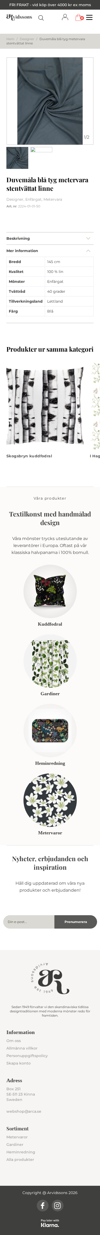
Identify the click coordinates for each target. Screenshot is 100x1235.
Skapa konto (18, 1063)
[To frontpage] (19, 17)
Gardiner (14, 1144)
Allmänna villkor (22, 1048)
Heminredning (20, 1152)
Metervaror (17, 1137)
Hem (10, 39)
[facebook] (43, 1205)
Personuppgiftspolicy (27, 1055)
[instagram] (57, 1205)
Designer (27, 39)
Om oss (13, 1040)
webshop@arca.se (23, 1111)
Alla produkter (20, 1159)
